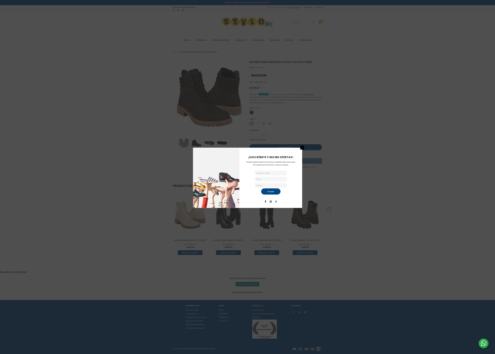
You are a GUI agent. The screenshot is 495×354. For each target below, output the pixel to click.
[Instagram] (271, 201)
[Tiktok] (276, 201)
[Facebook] (265, 201)
